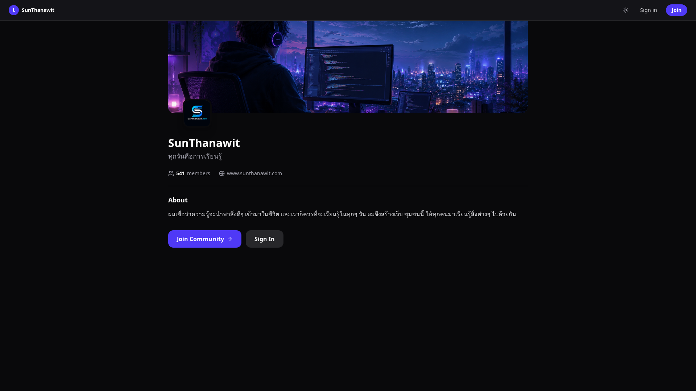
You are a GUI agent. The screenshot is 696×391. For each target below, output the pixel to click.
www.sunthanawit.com (254, 173)
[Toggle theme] (625, 10)
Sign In (264, 239)
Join (677, 10)
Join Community (200, 239)
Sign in (648, 10)
